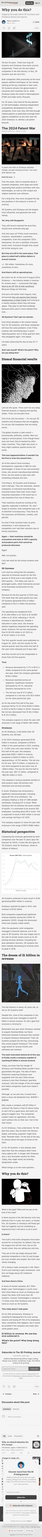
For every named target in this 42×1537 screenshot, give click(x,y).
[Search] (38, 1436)
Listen (37, 22)
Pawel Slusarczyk (13, 21)
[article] (21, 1447)
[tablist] (11, 1409)
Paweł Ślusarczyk (8, 131)
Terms (27, 1527)
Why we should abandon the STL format (15, 1443)
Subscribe (29, 3)
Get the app (29, 1531)
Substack (12, 1534)
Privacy (22, 1527)
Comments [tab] (7, 1409)
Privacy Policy (24, 1515)
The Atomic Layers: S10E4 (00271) (14, 1447)
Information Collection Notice (22, 1376)
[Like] (4, 28)
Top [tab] (4, 1436)
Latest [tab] (10, 1436)
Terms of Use (31, 1374)
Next (35, 1394)
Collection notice (35, 1527)
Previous (8, 1394)
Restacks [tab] (16, 1409)
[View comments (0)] (9, 28)
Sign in (37, 3)
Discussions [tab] (18, 1436)
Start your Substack (17, 1531)
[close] (35, 1462)
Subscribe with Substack (23, 1505)
